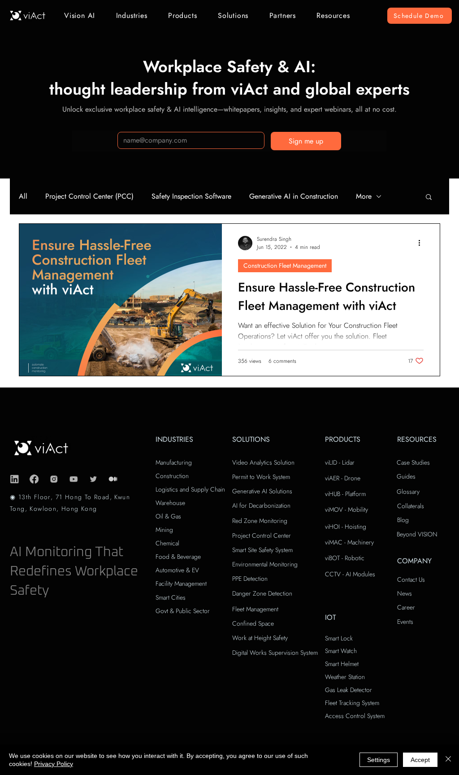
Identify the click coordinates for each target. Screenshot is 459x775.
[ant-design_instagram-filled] (53, 479)
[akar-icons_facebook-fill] (34, 479)
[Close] (448, 760)
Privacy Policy (53, 763)
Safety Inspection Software (191, 196)
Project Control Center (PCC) (89, 196)
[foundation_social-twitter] (93, 479)
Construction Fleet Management (284, 265)
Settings (378, 759)
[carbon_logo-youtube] (73, 479)
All (23, 196)
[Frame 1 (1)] (112, 479)
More (364, 196)
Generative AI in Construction (293, 196)
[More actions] (422, 243)
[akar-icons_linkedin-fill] (14, 479)
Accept (420, 759)
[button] (79, 15)
